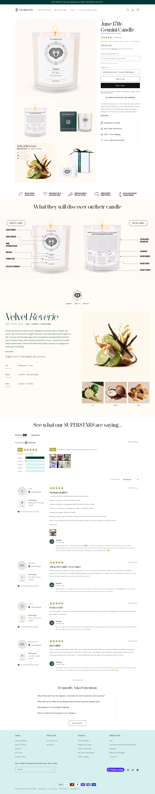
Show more (76, 680)
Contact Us (113, 757)
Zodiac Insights (83, 757)
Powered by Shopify (31, 789)
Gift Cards (18, 753)
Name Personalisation (115, 54)
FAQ (110, 741)
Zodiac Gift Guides (84, 749)
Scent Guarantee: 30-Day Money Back (122, 745)
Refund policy (43, 788)
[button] (61, 9)
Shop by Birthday (21, 741)
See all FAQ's (77, 723)
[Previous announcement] (15, 2)
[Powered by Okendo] (25, 442)
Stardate (22, 789)
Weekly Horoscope (84, 745)
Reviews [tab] (20, 435)
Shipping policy (75, 788)
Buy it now (120, 85)
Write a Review (133, 442)
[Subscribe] (53, 769)
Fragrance (105, 67)
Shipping (114, 49)
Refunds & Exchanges (117, 753)
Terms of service (63, 788)
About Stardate (83, 741)
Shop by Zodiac (20, 745)
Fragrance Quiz (20, 757)
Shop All (18, 749)
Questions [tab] (35, 435)
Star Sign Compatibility (86, 753)
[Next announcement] (139, 2)
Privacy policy (53, 788)
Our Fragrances (52, 741)
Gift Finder (50, 745)
